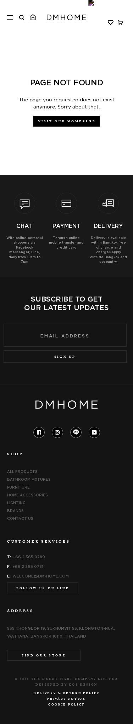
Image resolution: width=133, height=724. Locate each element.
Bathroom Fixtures (29, 479)
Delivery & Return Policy (66, 693)
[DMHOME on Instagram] (57, 432)
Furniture (18, 487)
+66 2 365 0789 (29, 556)
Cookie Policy (66, 705)
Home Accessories (27, 495)
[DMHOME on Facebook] (39, 432)
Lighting (16, 503)
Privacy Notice (66, 699)
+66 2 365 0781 (27, 566)
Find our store (44, 656)
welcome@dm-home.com (40, 576)
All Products (22, 471)
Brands (15, 511)
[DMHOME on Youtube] (94, 432)
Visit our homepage (67, 121)
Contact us (20, 518)
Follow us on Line (42, 588)
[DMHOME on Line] (76, 432)
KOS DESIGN (83, 685)
